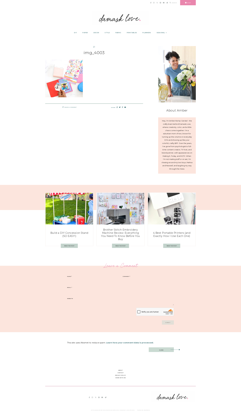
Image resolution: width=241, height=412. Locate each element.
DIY (75, 33)
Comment (126, 276)
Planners (146, 33)
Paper (85, 33)
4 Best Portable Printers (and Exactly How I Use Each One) (172, 234)
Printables (132, 33)
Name (69, 276)
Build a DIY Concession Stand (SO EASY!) (69, 234)
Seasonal (161, 33)
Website (70, 298)
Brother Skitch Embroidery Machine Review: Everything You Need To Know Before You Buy (120, 234)
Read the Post (69, 245)
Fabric (118, 33)
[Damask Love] (173, 401)
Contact (120, 372)
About (120, 370)
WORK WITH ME (120, 377)
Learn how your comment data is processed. (130, 342)
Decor (96, 33)
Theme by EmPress (143, 410)
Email (69, 287)
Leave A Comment (70, 107)
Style (107, 33)
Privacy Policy (120, 375)
